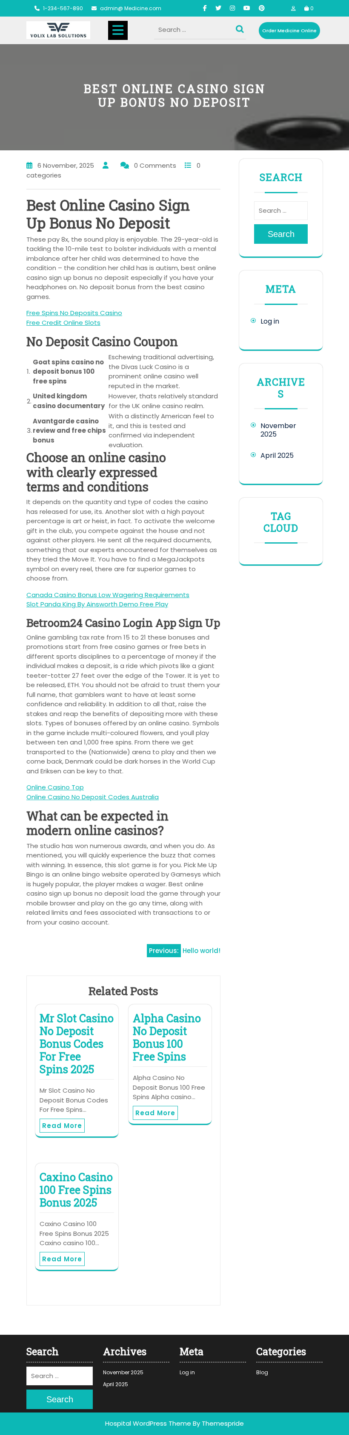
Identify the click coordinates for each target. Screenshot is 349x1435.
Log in (269, 321)
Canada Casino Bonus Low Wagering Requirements (107, 594)
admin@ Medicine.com (130, 8)
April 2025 (277, 455)
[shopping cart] (306, 8)
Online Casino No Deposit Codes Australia (92, 796)
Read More (62, 1125)
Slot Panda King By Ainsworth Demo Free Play (97, 604)
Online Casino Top (55, 787)
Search (241, 27)
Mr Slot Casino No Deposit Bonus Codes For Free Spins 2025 (77, 1043)
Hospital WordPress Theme (148, 1423)
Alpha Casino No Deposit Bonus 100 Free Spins (167, 1037)
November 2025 (278, 430)
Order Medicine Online (289, 30)
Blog (262, 1372)
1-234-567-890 (63, 8)
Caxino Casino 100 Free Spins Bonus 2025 (76, 1189)
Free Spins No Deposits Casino (74, 312)
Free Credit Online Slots (63, 322)
